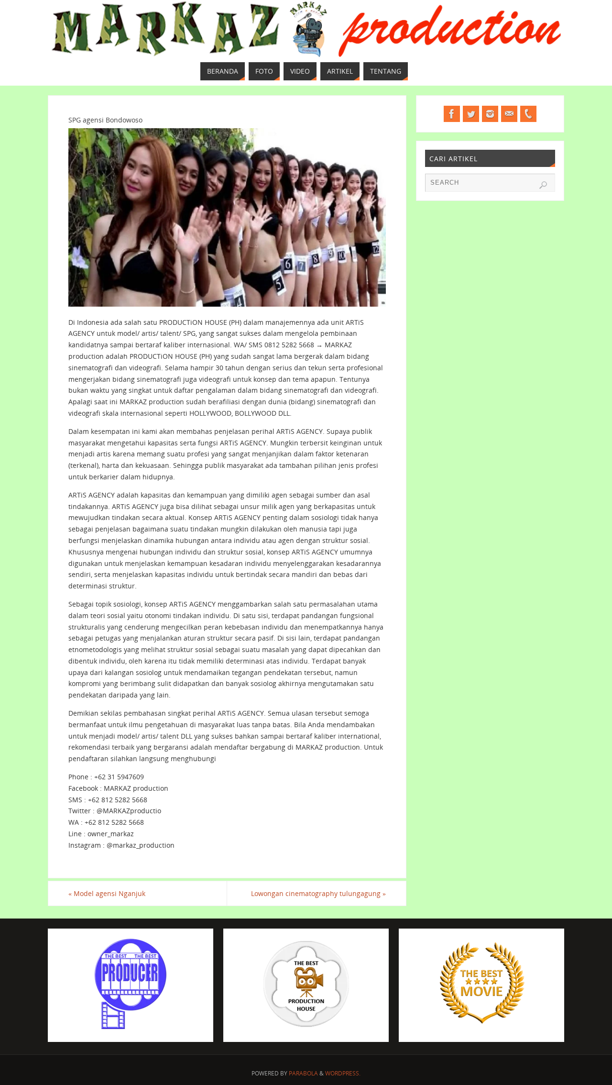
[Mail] (509, 114)
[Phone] (528, 114)
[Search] (543, 185)
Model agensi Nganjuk (106, 893)
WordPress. (343, 1073)
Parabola (303, 1073)
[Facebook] (452, 114)
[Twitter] (471, 114)
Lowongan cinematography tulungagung (318, 893)
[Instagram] (490, 114)
